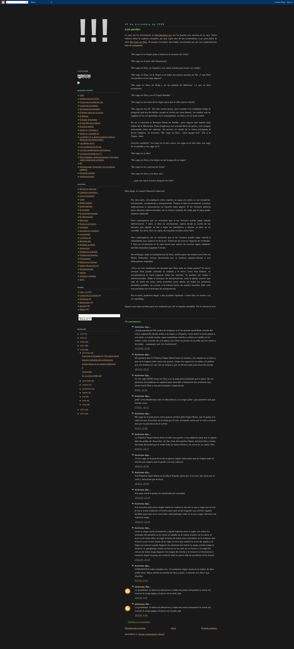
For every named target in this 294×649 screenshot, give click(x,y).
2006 (82, 350)
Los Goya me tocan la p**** (91, 154)
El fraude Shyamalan (88, 120)
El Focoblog (85, 210)
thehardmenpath (86, 269)
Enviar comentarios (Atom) (151, 634)
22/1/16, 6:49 (141, 615)
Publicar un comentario (139, 622)
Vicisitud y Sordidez (88, 276)
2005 (82, 410)
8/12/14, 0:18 (141, 580)
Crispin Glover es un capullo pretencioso (99, 364)
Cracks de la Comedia (89, 106)
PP (81, 163)
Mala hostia (84, 303)
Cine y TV (84, 292)
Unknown (140, 586)
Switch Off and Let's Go (89, 266)
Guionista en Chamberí (89, 231)
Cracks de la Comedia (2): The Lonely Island (100, 356)
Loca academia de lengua (90, 147)
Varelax (83, 273)
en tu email (83, 71)
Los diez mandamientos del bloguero (95, 150)
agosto (85, 393)
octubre (85, 385)
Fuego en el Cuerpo (88, 224)
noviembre (87, 381)
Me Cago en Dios (138, 42)
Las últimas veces (87, 143)
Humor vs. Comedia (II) (89, 134)
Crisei (82, 200)
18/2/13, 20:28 (142, 484)
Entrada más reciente (135, 628)
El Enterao (84, 116)
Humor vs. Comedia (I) (89, 130)
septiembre (87, 389)
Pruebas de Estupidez (89, 255)
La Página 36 (85, 238)
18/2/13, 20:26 (142, 466)
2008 (82, 342)
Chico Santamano (87, 196)
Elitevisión (84, 220)
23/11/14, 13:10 (142, 497)
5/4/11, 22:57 (141, 390)
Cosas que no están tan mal (91, 102)
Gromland (84, 227)
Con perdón (132, 29)
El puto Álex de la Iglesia (90, 123)
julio (84, 397)
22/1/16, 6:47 (141, 598)
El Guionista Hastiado (89, 213)
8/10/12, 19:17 (142, 449)
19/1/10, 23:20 (142, 369)
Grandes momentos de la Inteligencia (97, 360)
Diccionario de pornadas (90, 109)
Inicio (173, 628)
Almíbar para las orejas (89, 99)
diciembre (86, 353)
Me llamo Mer (85, 241)
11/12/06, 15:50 (142, 348)
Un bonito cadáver (87, 173)
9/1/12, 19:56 (141, 428)
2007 (82, 346)
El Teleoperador (86, 217)
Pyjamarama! (85, 259)
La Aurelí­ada (85, 234)
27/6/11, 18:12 (142, 407)
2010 (82, 334)
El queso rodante (87, 127)
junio (84, 401)
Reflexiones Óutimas (88, 262)
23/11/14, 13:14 (142, 522)
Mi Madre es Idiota (87, 245)
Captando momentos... (89, 192)
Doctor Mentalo (86, 206)
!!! (93, 30)
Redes (82, 309)
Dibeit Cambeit (86, 203)
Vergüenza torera (87, 177)
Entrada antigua (209, 628)
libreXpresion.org (163, 35)
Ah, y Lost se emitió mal (92, 376)
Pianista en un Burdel (89, 252)
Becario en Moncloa (88, 189)
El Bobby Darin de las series (91, 113)
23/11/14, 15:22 (142, 560)
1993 (82, 95)
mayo (84, 405)
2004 (82, 414)
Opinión (83, 306)
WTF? (82, 280)
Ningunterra (85, 248)
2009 (82, 338)
